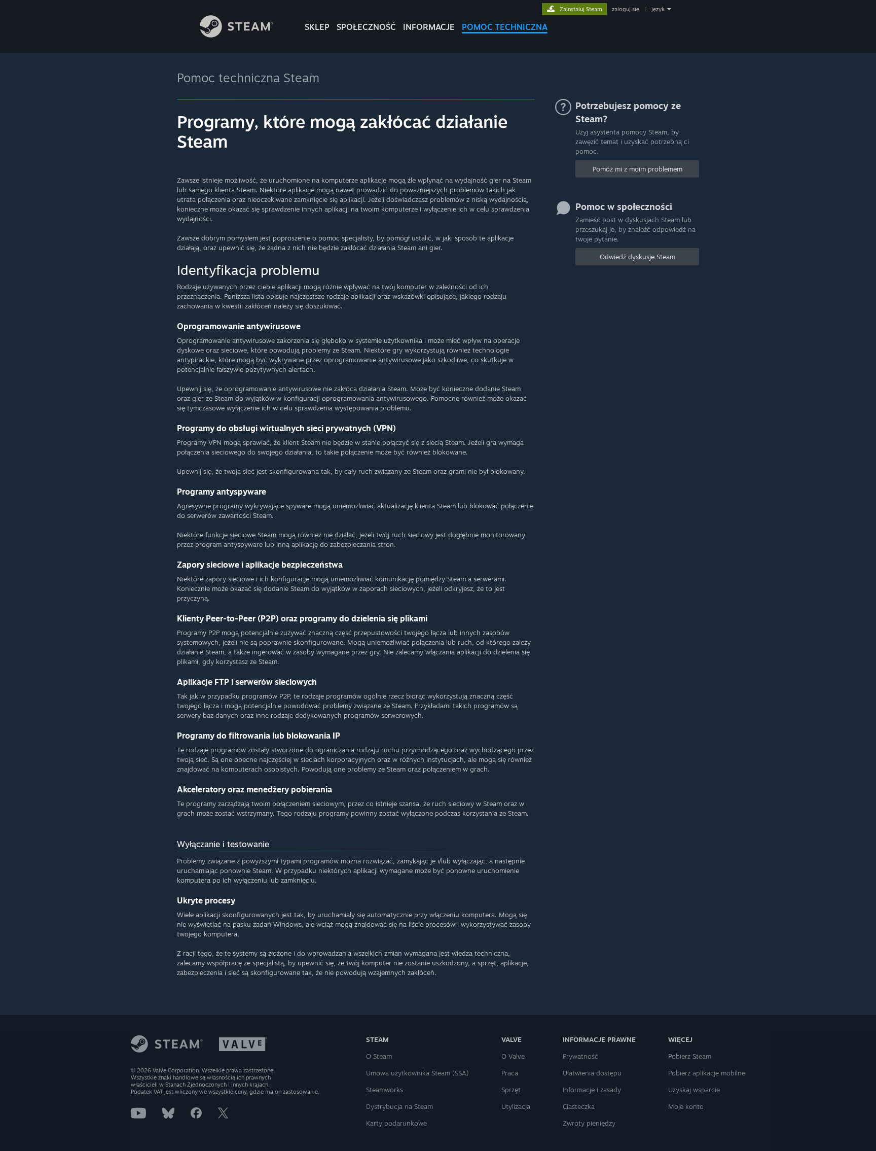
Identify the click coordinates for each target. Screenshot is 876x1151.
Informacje (429, 27)
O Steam (379, 1056)
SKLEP (317, 27)
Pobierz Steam (689, 1056)
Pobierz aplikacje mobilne (706, 1073)
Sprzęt (511, 1090)
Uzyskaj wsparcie (694, 1090)
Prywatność (580, 1056)
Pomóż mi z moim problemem (637, 169)
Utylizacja (515, 1106)
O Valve (513, 1056)
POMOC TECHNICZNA (505, 27)
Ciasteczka (579, 1106)
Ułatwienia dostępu (592, 1073)
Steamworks (384, 1090)
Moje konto (686, 1106)
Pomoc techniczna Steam (248, 77)
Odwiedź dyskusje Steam (637, 257)
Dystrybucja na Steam (399, 1106)
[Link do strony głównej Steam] (236, 34)
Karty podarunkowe (396, 1123)
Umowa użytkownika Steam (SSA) (417, 1073)
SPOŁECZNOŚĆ (366, 27)
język (658, 9)
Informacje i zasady (592, 1090)
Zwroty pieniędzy (589, 1123)
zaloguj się (625, 9)
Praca (509, 1073)
